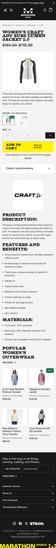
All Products (7, 25)
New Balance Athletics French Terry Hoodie (11, 431)
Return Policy (39, 3)
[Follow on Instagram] (14, 523)
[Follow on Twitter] (26, 523)
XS (7, 135)
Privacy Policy (9, 531)
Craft (41, 25)
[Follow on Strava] (37, 523)
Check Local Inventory (19, 168)
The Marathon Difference (14, 507)
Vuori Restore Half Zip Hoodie (39, 430)
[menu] (8, 10)
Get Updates (13, 469)
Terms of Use (24, 531)
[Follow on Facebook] (20, 523)
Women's (20, 25)
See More (7, 362)
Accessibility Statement (43, 531)
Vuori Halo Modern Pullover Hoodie (13, 390)
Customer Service (11, 486)
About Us (7, 493)
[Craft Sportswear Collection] (28, 208)
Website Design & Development (24, 536)
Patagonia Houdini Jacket (39, 390)
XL (50, 135)
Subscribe (8, 476)
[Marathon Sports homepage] (28, 13)
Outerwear (31, 25)
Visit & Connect (10, 500)
